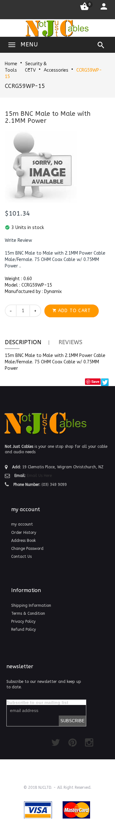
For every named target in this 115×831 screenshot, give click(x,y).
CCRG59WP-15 (25, 86)
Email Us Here (39, 475)
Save (95, 381)
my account (22, 524)
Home (11, 64)
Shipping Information (31, 605)
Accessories (56, 70)
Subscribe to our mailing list (37, 702)
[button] (18, 240)
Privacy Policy (23, 621)
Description (23, 342)
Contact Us (21, 556)
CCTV (30, 70)
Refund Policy (23, 629)
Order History (23, 532)
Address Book (23, 540)
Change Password (27, 548)
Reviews (70, 342)
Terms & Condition (28, 613)
